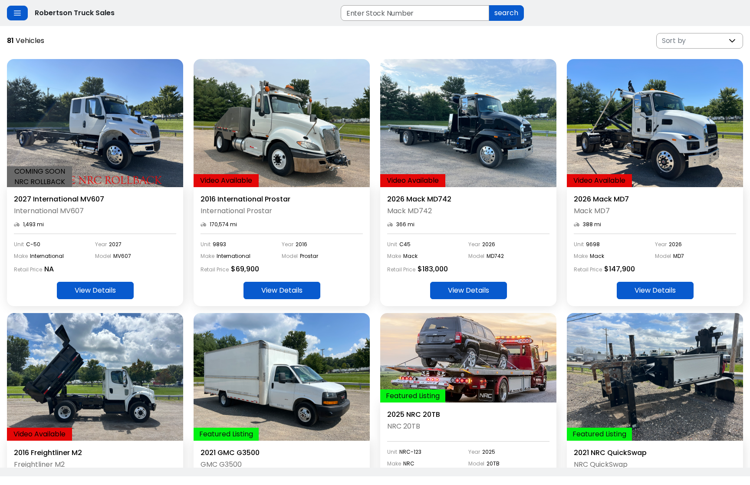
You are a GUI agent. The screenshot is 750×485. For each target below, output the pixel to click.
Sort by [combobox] (674, 41)
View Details (95, 290)
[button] (732, 40)
